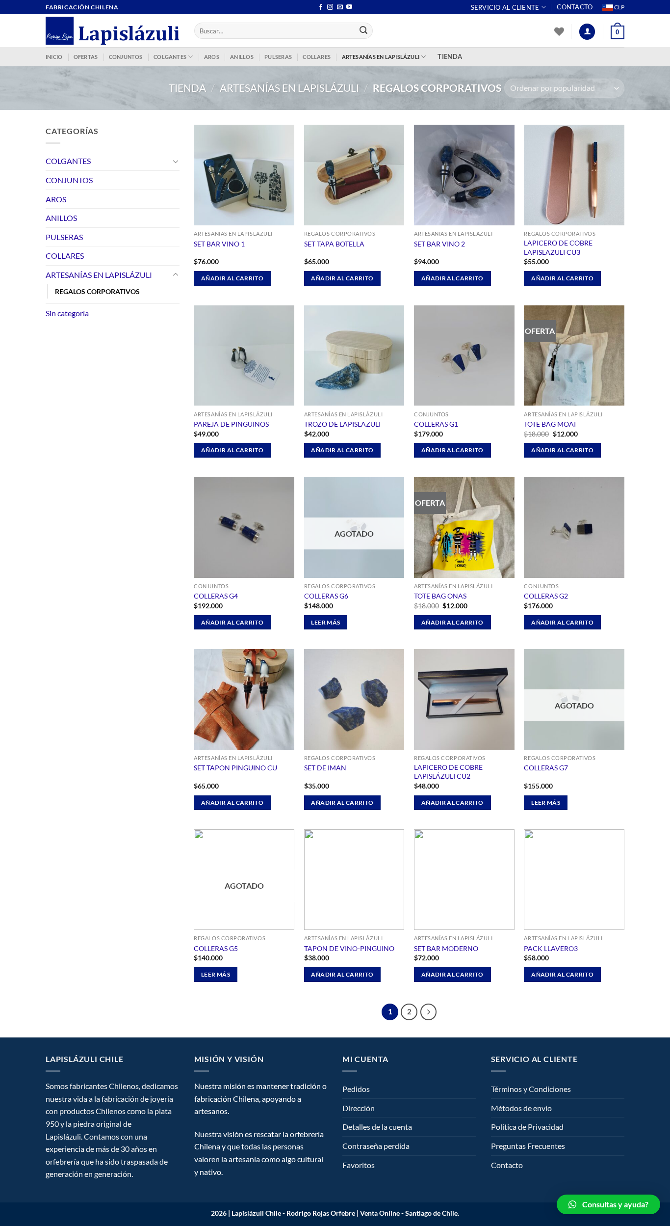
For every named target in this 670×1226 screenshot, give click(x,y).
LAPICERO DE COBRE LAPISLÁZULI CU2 (448, 772)
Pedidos (356, 1088)
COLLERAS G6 (326, 596)
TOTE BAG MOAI (550, 424)
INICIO (54, 57)
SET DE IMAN (325, 767)
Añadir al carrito (232, 278)
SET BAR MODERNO (446, 948)
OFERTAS (86, 57)
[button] (608, 1204)
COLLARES (317, 57)
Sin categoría (67, 313)
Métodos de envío (521, 1108)
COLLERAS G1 (436, 424)
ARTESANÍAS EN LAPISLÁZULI (381, 57)
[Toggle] (176, 161)
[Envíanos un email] (340, 7)
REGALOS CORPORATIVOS (97, 291)
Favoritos (358, 1165)
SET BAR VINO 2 (439, 244)
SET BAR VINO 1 (219, 244)
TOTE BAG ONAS (440, 596)
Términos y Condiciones (531, 1088)
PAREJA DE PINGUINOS (231, 424)
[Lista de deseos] (559, 31)
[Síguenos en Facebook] (321, 7)
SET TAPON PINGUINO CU (235, 767)
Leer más (325, 622)
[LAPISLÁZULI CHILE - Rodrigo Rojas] (113, 30)
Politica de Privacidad (527, 1126)
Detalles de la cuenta (377, 1126)
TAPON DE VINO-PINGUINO (349, 948)
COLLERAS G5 (216, 948)
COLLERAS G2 (546, 596)
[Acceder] (587, 32)
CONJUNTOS (126, 57)
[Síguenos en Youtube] (349, 7)
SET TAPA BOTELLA (334, 244)
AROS (211, 57)
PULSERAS (278, 57)
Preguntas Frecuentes (528, 1145)
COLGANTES (170, 57)
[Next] (428, 1012)
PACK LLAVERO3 (551, 948)
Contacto (575, 7)
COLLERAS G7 (546, 767)
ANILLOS (242, 57)
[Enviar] (364, 31)
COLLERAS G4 (216, 596)
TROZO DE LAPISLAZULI (342, 424)
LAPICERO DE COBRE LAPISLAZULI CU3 (558, 247)
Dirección (358, 1108)
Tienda (187, 88)
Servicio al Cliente (505, 7)
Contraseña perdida (376, 1145)
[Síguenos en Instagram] (330, 7)
